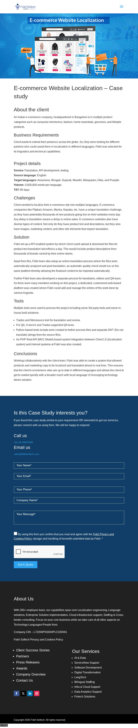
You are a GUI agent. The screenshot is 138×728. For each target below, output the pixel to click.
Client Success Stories (33, 650)
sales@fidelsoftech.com (26, 454)
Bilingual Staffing (84, 682)
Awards (21, 668)
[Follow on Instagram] (36, 693)
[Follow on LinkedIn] (30, 693)
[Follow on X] (23, 693)
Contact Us (24, 680)
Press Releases (28, 662)
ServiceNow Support (86, 662)
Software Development (88, 667)
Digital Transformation (87, 672)
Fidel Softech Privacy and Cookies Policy (38, 639)
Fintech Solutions (84, 696)
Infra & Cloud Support (87, 686)
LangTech (80, 677)
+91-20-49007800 (23, 442)
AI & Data (80, 657)
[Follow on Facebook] (16, 693)
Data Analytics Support (88, 691)
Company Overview (30, 674)
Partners (22, 656)
